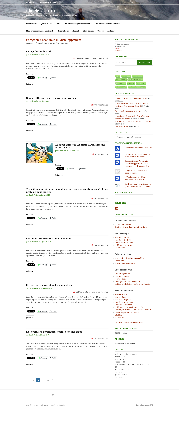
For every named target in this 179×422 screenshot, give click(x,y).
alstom (131, 83)
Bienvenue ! (31, 24)
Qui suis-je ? (46, 24)
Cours (58, 24)
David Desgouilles (122, 274)
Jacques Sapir (120, 279)
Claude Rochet (33, 54)
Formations (63, 31)
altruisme (141, 83)
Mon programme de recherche (40, 31)
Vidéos (100, 31)
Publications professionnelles (79, 24)
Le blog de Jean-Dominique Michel (129, 307)
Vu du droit (120, 248)
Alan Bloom (121, 79)
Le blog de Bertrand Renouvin (127, 281)
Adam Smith (137, 76)
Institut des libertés (123, 224)
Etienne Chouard (122, 238)
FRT (151, 405)
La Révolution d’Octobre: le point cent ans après (54, 331)
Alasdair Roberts (135, 79)
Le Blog (110, 31)
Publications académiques (108, 24)
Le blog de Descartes (123, 245)
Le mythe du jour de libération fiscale (131, 98)
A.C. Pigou (126, 76)
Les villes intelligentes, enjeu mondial (48, 238)
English (75, 31)
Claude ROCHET (41, 11)
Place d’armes (121, 294)
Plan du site (88, 31)
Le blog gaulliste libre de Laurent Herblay (133, 284)
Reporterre (119, 261)
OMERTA (118, 315)
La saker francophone (124, 243)
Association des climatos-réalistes (130, 258)
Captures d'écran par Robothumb (129, 323)
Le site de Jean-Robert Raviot (127, 312)
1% (118, 76)
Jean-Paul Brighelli (123, 240)
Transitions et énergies (125, 263)
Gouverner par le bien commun (138, 148)
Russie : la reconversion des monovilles (49, 285)
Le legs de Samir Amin (39, 51)
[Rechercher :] (134, 63)
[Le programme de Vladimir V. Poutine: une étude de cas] (39, 153)
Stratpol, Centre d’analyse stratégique (131, 227)
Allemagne (121, 83)
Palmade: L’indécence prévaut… (128, 111)
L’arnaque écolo (121, 126)
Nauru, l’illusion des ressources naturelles (51, 98)
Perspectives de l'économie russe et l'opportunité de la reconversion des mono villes (137, 163)
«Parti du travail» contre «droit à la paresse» (133, 121)
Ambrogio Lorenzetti (137, 87)
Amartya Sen (121, 87)
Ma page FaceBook (124, 192)
